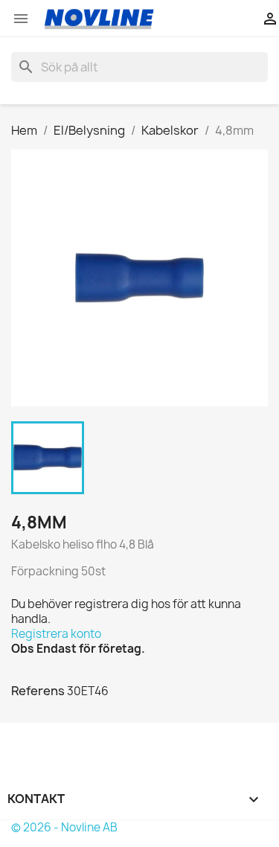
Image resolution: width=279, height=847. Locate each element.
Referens (38, 690)
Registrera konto (56, 634)
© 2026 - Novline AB (64, 827)
